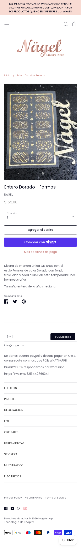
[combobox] (40, 215)
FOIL (7, 421)
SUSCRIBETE (63, 336)
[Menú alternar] (7, 24)
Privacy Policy (13, 497)
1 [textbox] (7, 217)
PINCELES (10, 399)
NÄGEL (8, 194)
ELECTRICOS (12, 476)
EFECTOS (10, 388)
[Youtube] (10, 508)
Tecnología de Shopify (19, 522)
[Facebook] (4, 508)
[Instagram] (17, 508)
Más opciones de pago (40, 252)
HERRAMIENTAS (14, 443)
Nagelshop (45, 518)
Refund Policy (33, 497)
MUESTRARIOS (13, 465)
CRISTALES (11, 432)
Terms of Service (55, 497)
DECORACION (13, 410)
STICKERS (10, 454)
